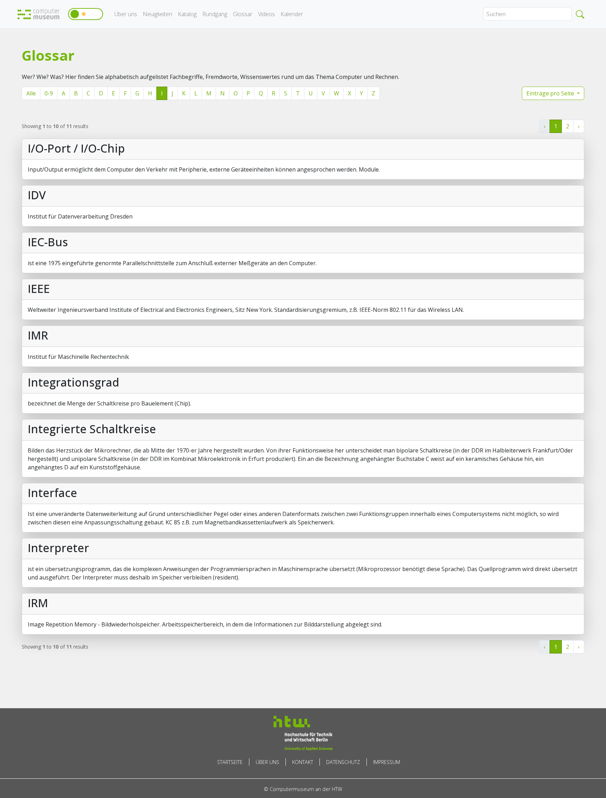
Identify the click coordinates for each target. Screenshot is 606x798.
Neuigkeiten (157, 14)
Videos (266, 14)
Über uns (125, 14)
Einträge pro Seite (550, 93)
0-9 (49, 93)
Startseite (230, 762)
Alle (31, 93)
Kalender (292, 14)
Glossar (242, 14)
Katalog (187, 14)
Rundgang (214, 14)
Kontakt (302, 762)
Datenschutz (343, 762)
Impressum (386, 762)
